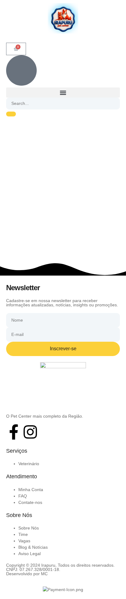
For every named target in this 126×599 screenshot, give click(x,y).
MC (44, 573)
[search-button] (11, 114)
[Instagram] (30, 432)
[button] (63, 92)
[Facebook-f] (13, 432)
